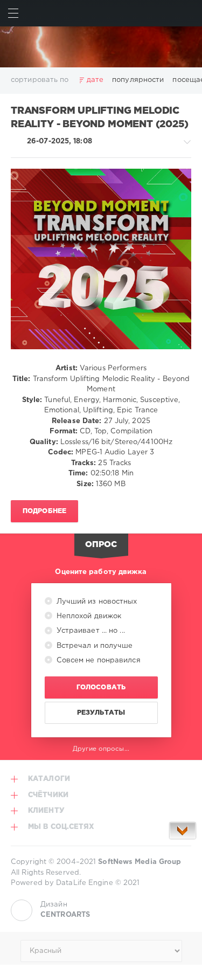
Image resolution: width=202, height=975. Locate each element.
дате (95, 80)
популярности (138, 80)
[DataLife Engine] (101, 46)
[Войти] (189, 13)
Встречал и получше (93, 646)
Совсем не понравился (97, 660)
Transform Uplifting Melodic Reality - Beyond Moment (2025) (100, 118)
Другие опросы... (101, 749)
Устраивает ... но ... (89, 631)
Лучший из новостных (95, 602)
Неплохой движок (88, 616)
